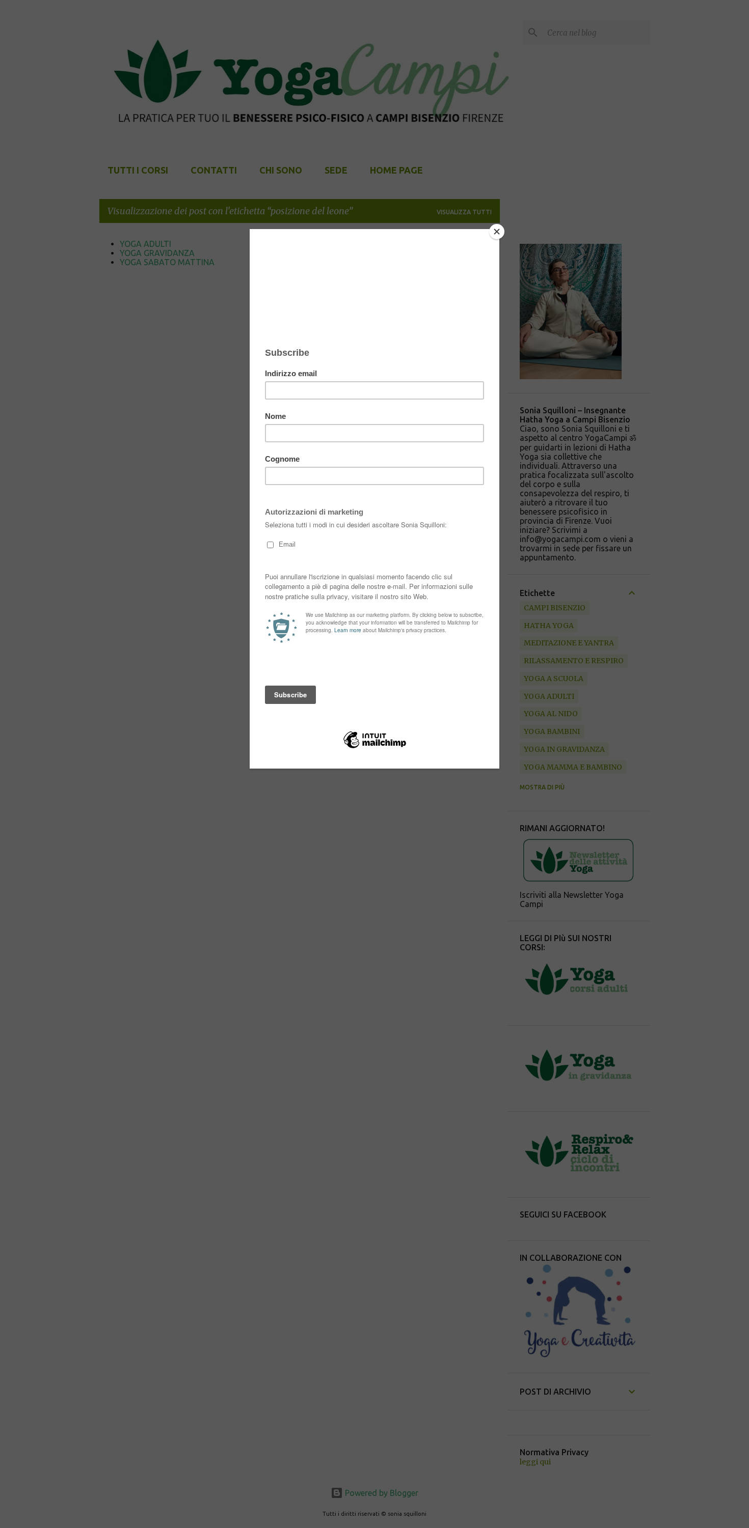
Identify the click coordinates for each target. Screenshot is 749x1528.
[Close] (496, 231)
